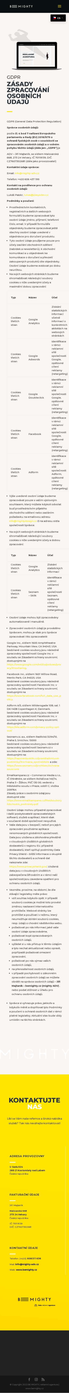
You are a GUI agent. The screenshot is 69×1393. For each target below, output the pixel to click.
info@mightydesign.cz (23, 521)
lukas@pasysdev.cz (36, 194)
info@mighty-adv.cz (27, 173)
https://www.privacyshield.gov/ (28, 866)
